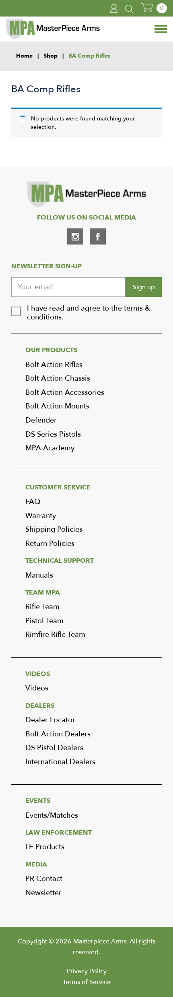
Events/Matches (51, 815)
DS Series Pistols (53, 434)
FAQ (32, 502)
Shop (50, 56)
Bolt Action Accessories (64, 393)
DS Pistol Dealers (54, 748)
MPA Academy (49, 448)
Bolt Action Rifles (53, 365)
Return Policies (49, 544)
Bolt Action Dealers (58, 734)
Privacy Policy (87, 971)
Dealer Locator (50, 720)
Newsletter (43, 893)
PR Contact (43, 879)
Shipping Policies (53, 529)
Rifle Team (42, 607)
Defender (41, 420)
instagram (75, 236)
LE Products (44, 847)
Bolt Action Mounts (57, 406)
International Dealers (60, 762)
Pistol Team (44, 621)
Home (24, 56)
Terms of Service (87, 982)
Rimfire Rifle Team (55, 635)
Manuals (39, 575)
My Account (114, 8)
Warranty (40, 516)
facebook (98, 236)
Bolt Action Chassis (57, 378)
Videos (36, 688)
